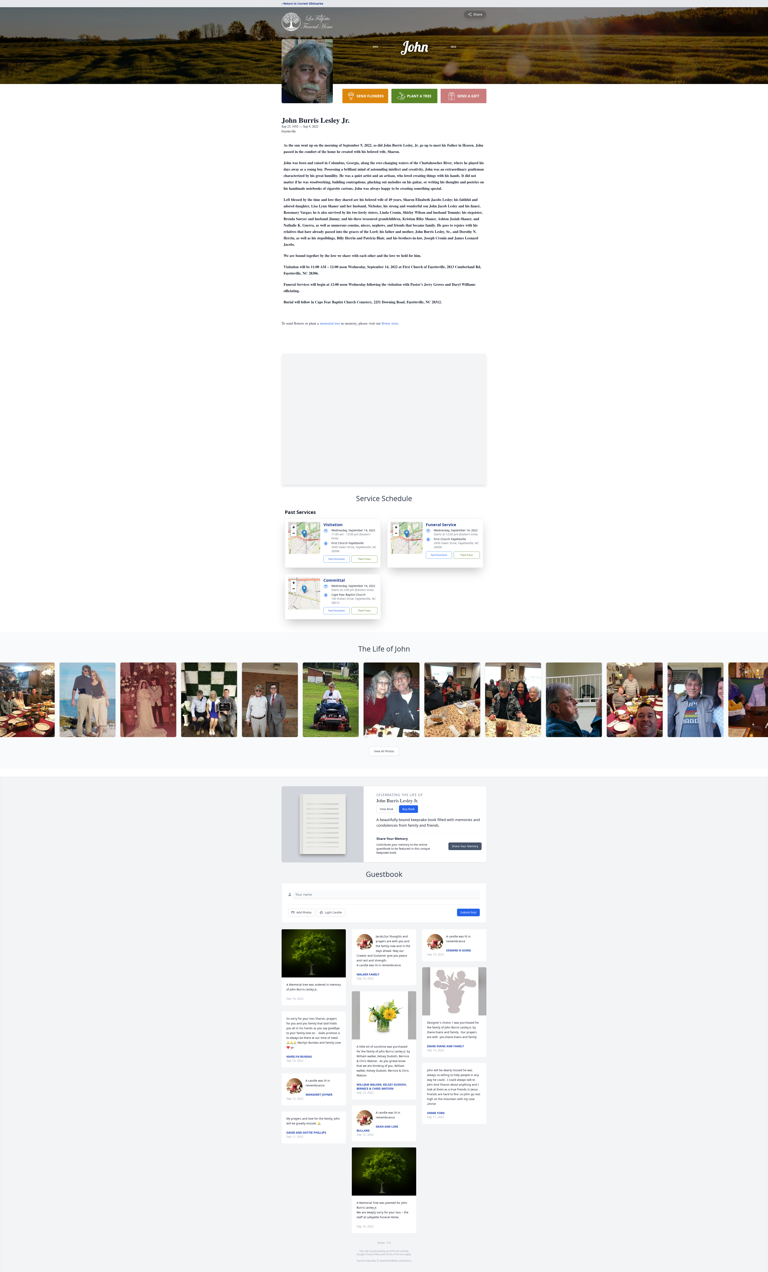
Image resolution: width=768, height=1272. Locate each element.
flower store (390, 323)
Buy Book (408, 809)
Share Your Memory (465, 846)
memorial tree (330, 323)
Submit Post (468, 912)
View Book (386, 809)
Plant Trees (364, 559)
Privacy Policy (372, 1254)
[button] (304, 534)
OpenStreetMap (388, 1260)
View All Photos (384, 751)
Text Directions (336, 559)
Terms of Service (395, 1254)
